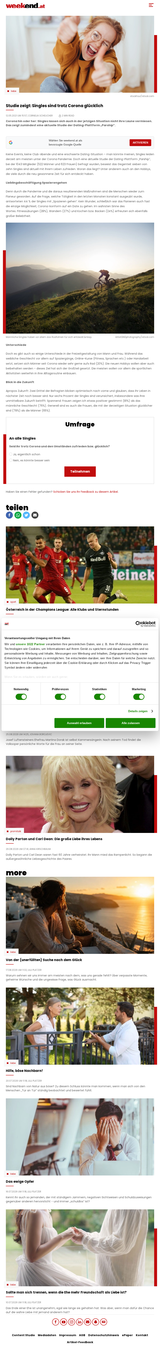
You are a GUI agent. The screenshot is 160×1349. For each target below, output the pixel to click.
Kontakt (142, 1335)
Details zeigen (138, 711)
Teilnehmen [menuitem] (80, 471)
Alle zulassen (131, 723)
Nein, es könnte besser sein (31, 460)
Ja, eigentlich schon (26, 454)
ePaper (127, 1335)
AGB (82, 1335)
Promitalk (15, 831)
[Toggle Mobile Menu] (151, 5)
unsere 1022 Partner (30, 644)
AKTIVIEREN (140, 142)
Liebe (13, 91)
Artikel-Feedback (80, 1342)
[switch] (60, 697)
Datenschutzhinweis (103, 1335)
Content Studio (23, 1335)
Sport (13, 602)
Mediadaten (47, 1335)
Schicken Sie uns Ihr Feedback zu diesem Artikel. (85, 492)
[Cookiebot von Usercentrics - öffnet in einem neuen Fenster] (138, 624)
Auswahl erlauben (79, 723)
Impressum (67, 1335)
